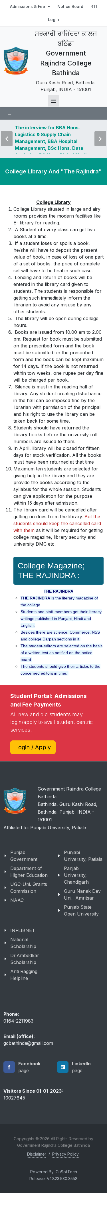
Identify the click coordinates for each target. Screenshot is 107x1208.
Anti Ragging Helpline (23, 990)
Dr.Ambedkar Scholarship (24, 975)
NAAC (17, 916)
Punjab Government (23, 871)
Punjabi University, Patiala (83, 871)
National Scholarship (23, 959)
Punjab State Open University (81, 926)
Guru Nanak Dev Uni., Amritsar (82, 910)
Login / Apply (33, 763)
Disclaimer (36, 1170)
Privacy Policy (65, 1170)
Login (53, 19)
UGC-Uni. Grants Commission (28, 903)
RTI (93, 6)
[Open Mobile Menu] (53, 101)
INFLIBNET (22, 946)
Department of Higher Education (29, 887)
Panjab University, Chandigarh (76, 891)
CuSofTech (66, 1188)
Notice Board (70, 6)
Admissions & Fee (28, 6)
